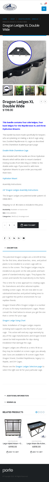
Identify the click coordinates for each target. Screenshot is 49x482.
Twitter (9, 238)
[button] (41, 4)
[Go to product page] (13, 428)
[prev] (41, 101)
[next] (45, 101)
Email (24, 238)
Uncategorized (23, 216)
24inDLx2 (14, 216)
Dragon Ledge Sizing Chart (14, 320)
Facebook (5, 238)
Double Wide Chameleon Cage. (16, 150)
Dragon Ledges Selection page (29, 366)
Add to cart (29, 225)
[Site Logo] (10, 7)
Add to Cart (38, 452)
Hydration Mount (10, 178)
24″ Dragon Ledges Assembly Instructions (20, 190)
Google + (19, 238)
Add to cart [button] (14, 452)
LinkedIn (14, 238)
